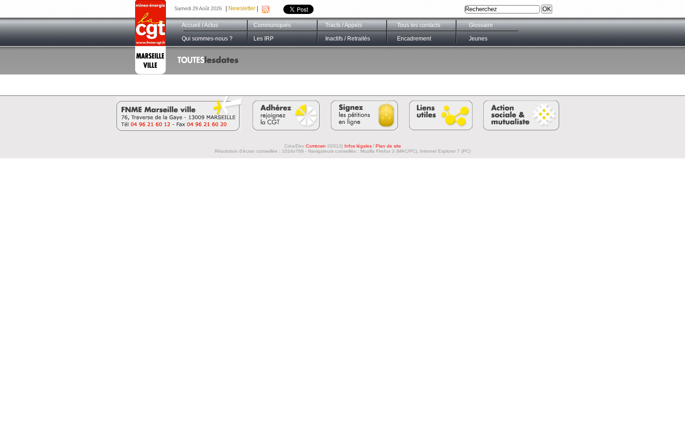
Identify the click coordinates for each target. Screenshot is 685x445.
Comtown (316, 145)
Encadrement (414, 38)
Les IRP (263, 38)
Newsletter (241, 8)
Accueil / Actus (200, 25)
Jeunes (478, 38)
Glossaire (481, 25)
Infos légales (358, 145)
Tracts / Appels (343, 25)
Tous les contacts (418, 25)
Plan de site (388, 145)
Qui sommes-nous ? (207, 38)
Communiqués (272, 25)
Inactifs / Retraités (347, 38)
